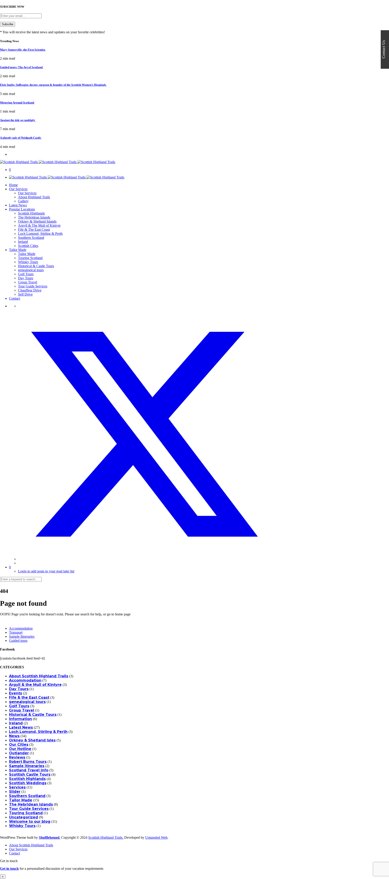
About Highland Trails (34, 197)
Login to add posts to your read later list (46, 571)
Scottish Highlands (31, 213)
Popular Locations (22, 209)
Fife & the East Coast (29, 697)
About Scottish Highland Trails (38, 676)
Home (13, 185)
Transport (16, 632)
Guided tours (18, 640)
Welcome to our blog (29, 821)
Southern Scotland (31, 238)
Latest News (18, 205)
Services (17, 787)
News (14, 736)
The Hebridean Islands (34, 217)
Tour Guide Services (32, 286)
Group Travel (27, 282)
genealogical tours (31, 270)
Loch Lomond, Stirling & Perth (40, 233)
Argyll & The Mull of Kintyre (39, 225)
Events (15, 693)
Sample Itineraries (21, 636)
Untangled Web (156, 837)
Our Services (18, 189)
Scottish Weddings (27, 783)
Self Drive (25, 294)
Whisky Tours (28, 262)
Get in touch (9, 868)
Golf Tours (26, 274)
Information (20, 719)
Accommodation (21, 628)
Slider (14, 791)
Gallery (23, 201)
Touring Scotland (30, 258)
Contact (14, 298)
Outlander (19, 753)
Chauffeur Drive (29, 290)
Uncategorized (23, 817)
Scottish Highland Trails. (105, 837)
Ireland (23, 242)
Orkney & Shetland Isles (32, 740)
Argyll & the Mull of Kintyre (35, 684)
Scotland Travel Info (28, 770)
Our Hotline (20, 749)
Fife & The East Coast (34, 229)
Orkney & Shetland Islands (37, 221)
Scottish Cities (28, 246)
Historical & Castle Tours (36, 266)
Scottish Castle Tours (29, 774)
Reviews (17, 757)
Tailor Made (17, 250)
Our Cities (18, 744)
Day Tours (25, 278)
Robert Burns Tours (28, 761)
